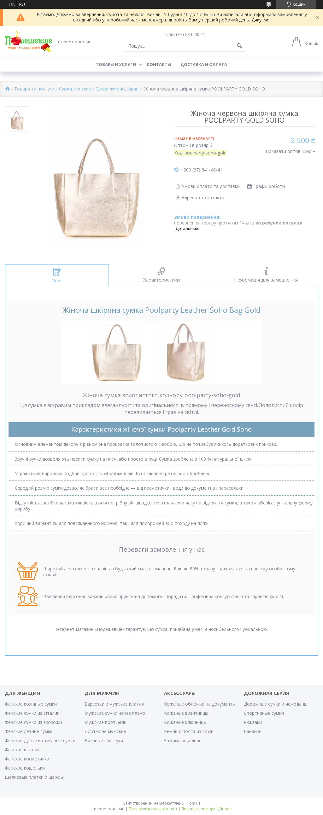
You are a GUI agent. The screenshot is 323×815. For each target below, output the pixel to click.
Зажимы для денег (183, 740)
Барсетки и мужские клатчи (114, 704)
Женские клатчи (22, 750)
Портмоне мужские (105, 731)
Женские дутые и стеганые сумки (40, 740)
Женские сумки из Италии (32, 713)
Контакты (159, 64)
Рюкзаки (253, 722)
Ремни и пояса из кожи (189, 731)
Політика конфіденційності (206, 809)
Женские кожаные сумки (31, 704)
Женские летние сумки (29, 731)
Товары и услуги (116, 64)
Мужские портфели (105, 722)
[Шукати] (239, 46)
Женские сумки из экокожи (33, 722)
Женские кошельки (25, 768)
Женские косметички (27, 759)
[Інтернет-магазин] (28, 41)
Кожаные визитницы (186, 713)
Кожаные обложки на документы (200, 704)
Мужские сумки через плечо (115, 713)
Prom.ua (193, 803)
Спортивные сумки (264, 713)
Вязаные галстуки (104, 740)
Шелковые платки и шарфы (34, 777)
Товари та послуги (34, 89)
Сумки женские (75, 89)
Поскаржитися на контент (153, 809)
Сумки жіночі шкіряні (117, 89)
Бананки (252, 731)
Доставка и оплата (203, 64)
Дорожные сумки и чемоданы (275, 704)
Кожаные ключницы (185, 722)
